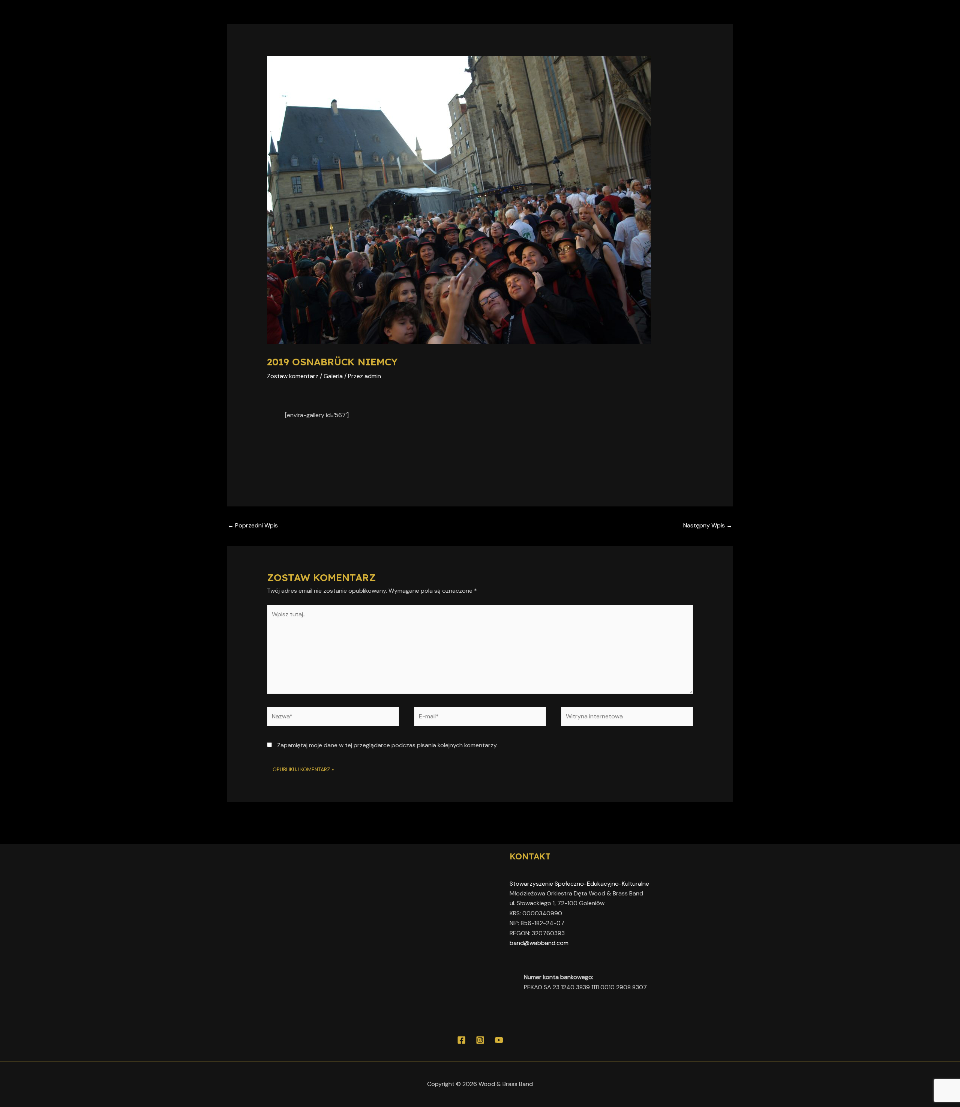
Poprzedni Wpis (253, 525)
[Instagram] (480, 1040)
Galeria (333, 376)
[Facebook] (461, 1040)
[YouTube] (499, 1040)
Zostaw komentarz (292, 376)
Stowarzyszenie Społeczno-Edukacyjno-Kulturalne (579, 884)
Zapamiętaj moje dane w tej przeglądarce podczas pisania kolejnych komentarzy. (387, 745)
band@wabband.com (539, 943)
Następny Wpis (707, 525)
